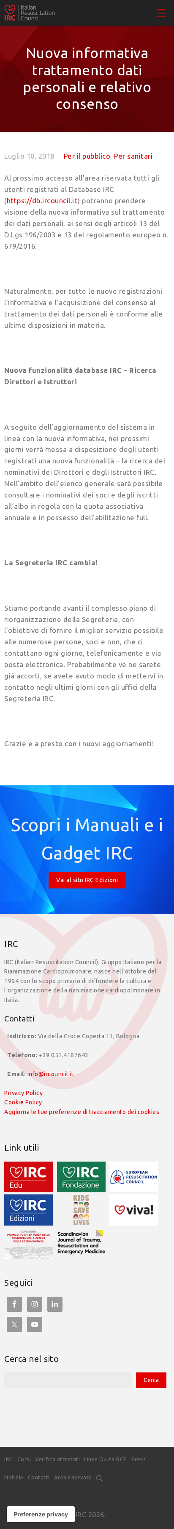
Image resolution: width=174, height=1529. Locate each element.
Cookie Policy (23, 1102)
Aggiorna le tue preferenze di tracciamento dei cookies (81, 1112)
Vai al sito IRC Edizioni (87, 880)
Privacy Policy (23, 1093)
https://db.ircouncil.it (42, 201)
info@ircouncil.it (50, 1074)
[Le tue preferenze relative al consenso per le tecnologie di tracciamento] (41, 1514)
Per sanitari (133, 156)
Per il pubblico (87, 156)
